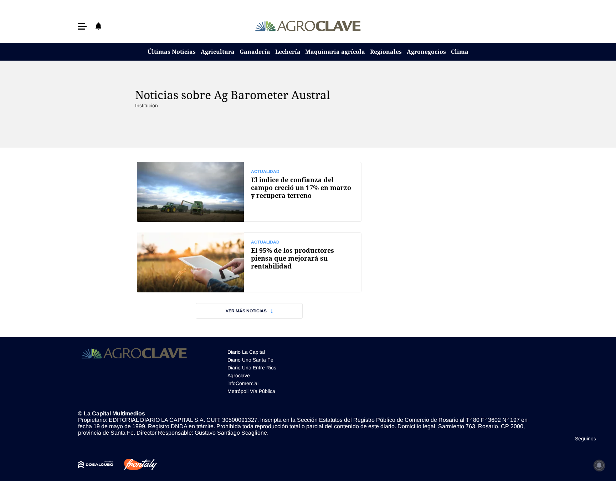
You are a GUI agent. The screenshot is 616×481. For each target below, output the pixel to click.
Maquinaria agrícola (335, 52)
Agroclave (238, 375)
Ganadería (255, 52)
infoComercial (242, 383)
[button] (82, 26)
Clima (459, 52)
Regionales (386, 52)
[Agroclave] (308, 26)
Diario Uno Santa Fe (250, 360)
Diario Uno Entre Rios (251, 367)
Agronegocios (426, 52)
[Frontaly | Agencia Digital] (135, 464)
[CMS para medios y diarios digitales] (95, 464)
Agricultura (218, 52)
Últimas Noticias (172, 52)
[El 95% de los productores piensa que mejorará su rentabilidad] (249, 262)
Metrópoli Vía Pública (251, 391)
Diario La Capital (246, 352)
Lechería (288, 52)
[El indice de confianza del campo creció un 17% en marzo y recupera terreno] (249, 191)
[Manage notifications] (599, 465)
